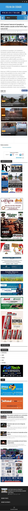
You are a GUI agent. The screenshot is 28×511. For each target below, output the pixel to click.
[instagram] (24, 1)
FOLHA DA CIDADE (14, 6)
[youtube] (26, 1)
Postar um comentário (6, 147)
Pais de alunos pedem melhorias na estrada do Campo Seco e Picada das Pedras (14, 118)
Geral (3, 360)
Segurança (4, 362)
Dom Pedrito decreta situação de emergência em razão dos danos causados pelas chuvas (13, 104)
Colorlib (16, 509)
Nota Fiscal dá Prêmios (6, 133)
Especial (3, 357)
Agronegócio (4, 352)
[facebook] (22, 1)
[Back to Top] (14, 507)
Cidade (20, 31)
